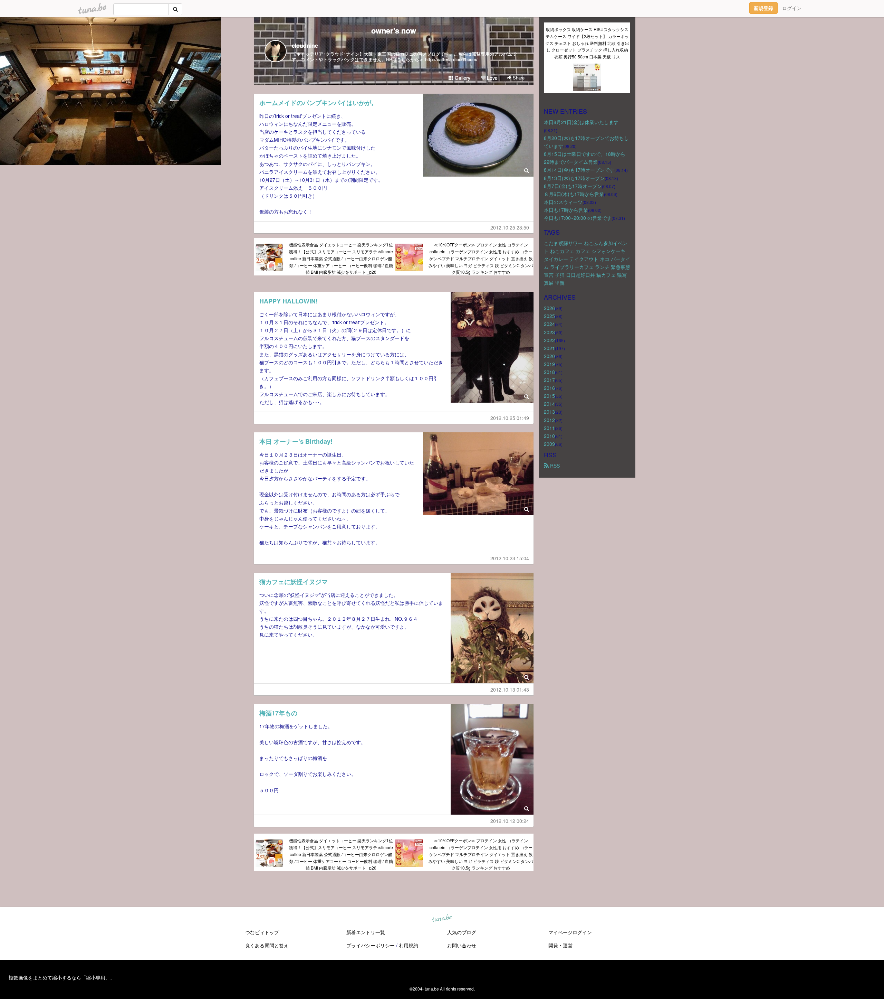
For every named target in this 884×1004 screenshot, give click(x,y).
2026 (549, 307)
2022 (549, 340)
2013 (549, 411)
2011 (549, 427)
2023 (549, 332)
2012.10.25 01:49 (509, 417)
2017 (549, 379)
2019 (549, 363)
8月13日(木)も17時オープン (574, 178)
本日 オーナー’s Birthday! (296, 441)
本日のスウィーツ (563, 201)
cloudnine (305, 45)
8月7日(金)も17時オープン (573, 185)
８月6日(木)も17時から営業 (574, 193)
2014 (549, 403)
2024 (549, 323)
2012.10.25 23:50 (509, 227)
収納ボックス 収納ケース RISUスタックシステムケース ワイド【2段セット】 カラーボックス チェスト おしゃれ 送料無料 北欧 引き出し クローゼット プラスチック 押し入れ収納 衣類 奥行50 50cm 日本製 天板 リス (587, 42)
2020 (549, 356)
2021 (549, 348)
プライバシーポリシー (370, 945)
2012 (549, 419)
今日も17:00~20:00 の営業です (578, 217)
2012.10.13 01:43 (509, 689)
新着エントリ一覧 (365, 932)
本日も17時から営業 (566, 209)
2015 (549, 395)
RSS (554, 465)
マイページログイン (570, 932)
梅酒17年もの (278, 713)
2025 (549, 315)
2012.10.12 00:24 (509, 820)
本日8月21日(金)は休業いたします (581, 122)
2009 (549, 443)
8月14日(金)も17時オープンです (579, 169)
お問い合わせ (461, 945)
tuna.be (441, 918)
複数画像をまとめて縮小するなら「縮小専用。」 (62, 977)
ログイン (791, 7)
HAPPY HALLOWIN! (288, 301)
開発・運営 (560, 945)
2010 (549, 435)
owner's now (393, 30)
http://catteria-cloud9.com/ (451, 59)
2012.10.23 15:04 (509, 558)
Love (492, 77)
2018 (549, 371)
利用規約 (408, 945)
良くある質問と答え (267, 945)
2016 (549, 387)
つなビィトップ (262, 932)
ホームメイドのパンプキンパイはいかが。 (321, 102)
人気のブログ (461, 932)
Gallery (461, 77)
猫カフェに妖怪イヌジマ (293, 581)
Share (518, 77)
